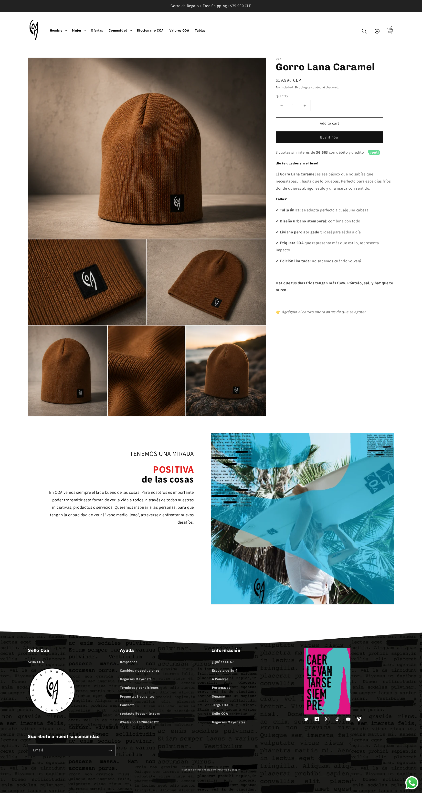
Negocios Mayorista (136, 679)
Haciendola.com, (207, 769)
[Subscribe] (110, 750)
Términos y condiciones (139, 687)
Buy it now (329, 137)
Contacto (127, 705)
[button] (58, 30)
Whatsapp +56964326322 (139, 722)
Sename (218, 696)
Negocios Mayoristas (228, 722)
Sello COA (36, 662)
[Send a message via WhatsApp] (412, 783)
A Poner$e (220, 679)
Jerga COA (220, 705)
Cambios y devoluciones (139, 670)
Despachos (128, 662)
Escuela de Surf (224, 670)
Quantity (282, 96)
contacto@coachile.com (140, 713)
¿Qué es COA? (222, 662)
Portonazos (221, 687)
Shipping (301, 87)
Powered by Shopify (229, 769)
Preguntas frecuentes (137, 696)
